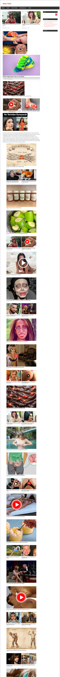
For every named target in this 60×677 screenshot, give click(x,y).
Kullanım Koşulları (23, 7)
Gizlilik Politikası (14, 7)
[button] (21, 65)
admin (5, 78)
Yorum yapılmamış (10, 78)
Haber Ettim (7, 3)
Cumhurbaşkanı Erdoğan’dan (48, 22)
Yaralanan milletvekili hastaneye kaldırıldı (50, 21)
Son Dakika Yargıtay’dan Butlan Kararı (50, 25)
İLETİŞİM (29, 7)
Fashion (8, 7)
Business (3, 7)
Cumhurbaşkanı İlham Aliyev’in (49, 26)
